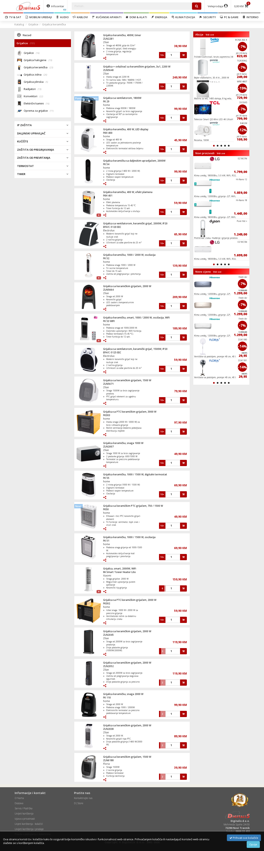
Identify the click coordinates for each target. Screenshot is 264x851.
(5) (47, 81)
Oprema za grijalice (39, 110)
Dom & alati (137, 17)
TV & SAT (14, 17)
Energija (160, 17)
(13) (39, 89)
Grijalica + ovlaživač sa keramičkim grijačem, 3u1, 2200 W (136, 66)
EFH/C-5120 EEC (112, 227)
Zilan (106, 42)
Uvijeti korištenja (24, 813)
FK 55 (106, 478)
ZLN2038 (108, 729)
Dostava (19, 803)
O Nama (19, 798)
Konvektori (33, 96)
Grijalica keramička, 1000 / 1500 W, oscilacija (129, 537)
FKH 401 (107, 195)
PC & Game (230, 17)
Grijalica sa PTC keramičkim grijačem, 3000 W (129, 411)
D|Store (78, 803)
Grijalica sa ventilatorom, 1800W (122, 98)
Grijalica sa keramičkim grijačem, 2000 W (127, 286)
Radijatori (32, 89)
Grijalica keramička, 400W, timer (122, 35)
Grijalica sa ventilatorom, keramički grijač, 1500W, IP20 (135, 349)
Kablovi (81, 17)
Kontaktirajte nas (83, 798)
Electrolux (108, 230)
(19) (50, 60)
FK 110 (107, 697)
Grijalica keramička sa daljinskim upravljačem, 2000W (134, 160)
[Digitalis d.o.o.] (28, 6)
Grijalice (33, 24)
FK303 (106, 415)
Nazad (27, 35)
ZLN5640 (108, 70)
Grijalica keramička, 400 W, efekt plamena (127, 192)
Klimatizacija (184, 17)
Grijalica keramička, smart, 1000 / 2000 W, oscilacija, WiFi (136, 317)
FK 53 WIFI (109, 321)
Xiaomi (107, 575)
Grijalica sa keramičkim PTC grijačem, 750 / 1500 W (133, 506)
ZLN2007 (108, 446)
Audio (64, 17)
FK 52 (106, 258)
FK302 (106, 603)
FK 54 (106, 164)
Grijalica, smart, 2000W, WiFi (119, 568)
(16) (38, 53)
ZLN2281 (108, 38)
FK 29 (106, 101)
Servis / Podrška (23, 808)
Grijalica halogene (38, 60)
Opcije (253, 844)
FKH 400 (107, 133)
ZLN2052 (108, 666)
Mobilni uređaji (40, 17)
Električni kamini (37, 103)
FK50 (106, 509)
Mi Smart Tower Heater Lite (119, 572)
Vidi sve (210, 34)
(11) (52, 110)
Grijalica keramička (54, 24)
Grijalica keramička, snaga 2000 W (123, 694)
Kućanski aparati (108, 17)
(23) (51, 67)
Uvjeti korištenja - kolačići (29, 824)
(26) (45, 74)
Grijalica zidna (35, 74)
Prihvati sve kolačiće (245, 838)
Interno (251, 17)
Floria (106, 764)
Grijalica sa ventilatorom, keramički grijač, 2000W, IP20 (135, 223)
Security (209, 17)
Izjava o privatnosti (25, 818)
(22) (41, 96)
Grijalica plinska (36, 82)
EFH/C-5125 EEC (112, 352)
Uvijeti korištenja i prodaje (29, 829)
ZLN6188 (108, 760)
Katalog (19, 24)
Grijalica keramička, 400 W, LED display (125, 129)
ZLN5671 (108, 384)
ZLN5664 (108, 289)
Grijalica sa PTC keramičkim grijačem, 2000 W (129, 600)
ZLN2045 (108, 635)
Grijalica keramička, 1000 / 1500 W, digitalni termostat (135, 474)
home (106, 105)
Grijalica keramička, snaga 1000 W (123, 443)
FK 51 (106, 540)
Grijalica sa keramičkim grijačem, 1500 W (127, 380)
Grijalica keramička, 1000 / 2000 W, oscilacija (129, 255)
